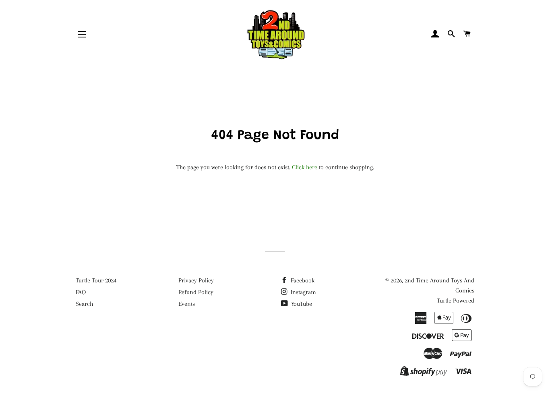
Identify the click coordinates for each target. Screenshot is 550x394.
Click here (304, 167)
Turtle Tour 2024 (96, 280)
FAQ (81, 292)
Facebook (301, 280)
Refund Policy (195, 292)
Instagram (302, 292)
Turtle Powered (455, 300)
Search (84, 303)
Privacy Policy (196, 280)
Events (186, 303)
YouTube (300, 303)
